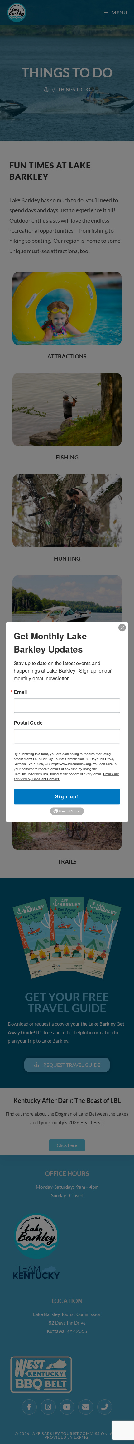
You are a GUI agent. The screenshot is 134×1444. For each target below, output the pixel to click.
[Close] (122, 627)
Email (20, 692)
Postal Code (28, 722)
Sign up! (67, 796)
